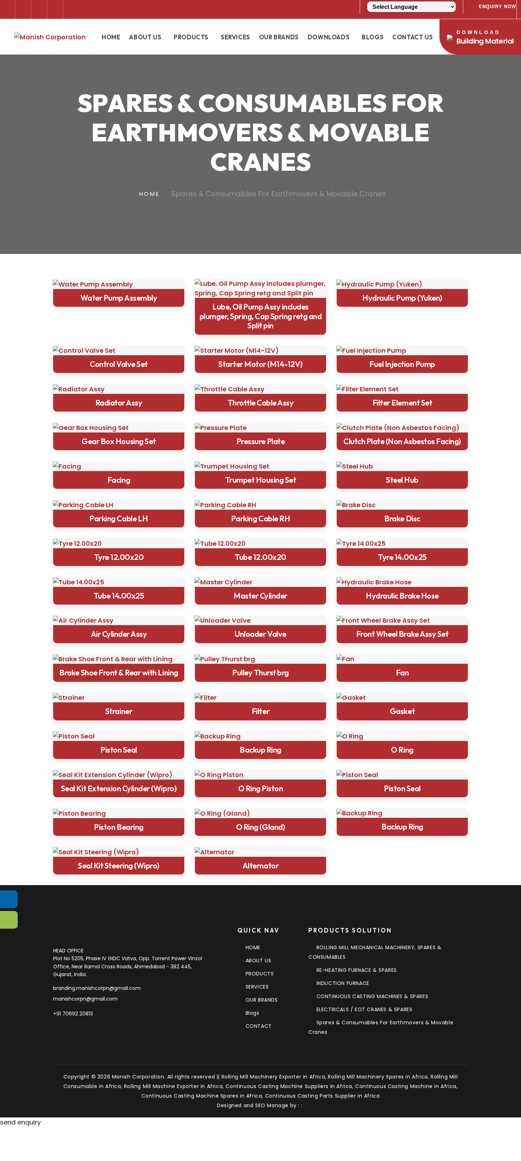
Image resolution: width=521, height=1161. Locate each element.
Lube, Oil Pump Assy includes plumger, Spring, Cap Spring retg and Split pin (261, 316)
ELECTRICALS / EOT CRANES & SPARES (364, 1009)
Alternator (260, 866)
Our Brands (279, 37)
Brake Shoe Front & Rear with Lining (118, 673)
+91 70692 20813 (73, 1013)
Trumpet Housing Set (260, 480)
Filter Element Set (402, 403)
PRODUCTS (260, 973)
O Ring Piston (260, 788)
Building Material (485, 37)
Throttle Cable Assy (261, 403)
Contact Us (412, 37)
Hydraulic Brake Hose (402, 596)
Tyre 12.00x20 (119, 557)
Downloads (328, 37)
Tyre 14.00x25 (402, 557)
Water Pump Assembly (118, 298)
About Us (145, 37)
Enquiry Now (497, 6)
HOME (253, 947)
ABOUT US (258, 960)
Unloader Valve (260, 634)
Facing (118, 480)
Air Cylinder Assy (119, 634)
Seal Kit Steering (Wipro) (118, 866)
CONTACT (259, 1026)
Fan (402, 673)
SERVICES (257, 986)
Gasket (402, 711)
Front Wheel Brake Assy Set (402, 634)
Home (111, 37)
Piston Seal (118, 750)
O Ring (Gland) (260, 827)
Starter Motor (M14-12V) (260, 364)
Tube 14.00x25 (119, 596)
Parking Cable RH (260, 518)
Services (235, 37)
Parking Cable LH (118, 518)
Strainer (118, 711)
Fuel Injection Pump (402, 364)
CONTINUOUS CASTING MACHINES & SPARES (372, 996)
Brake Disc (402, 518)
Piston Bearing (118, 827)
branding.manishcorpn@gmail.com (97, 988)
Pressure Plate (260, 441)
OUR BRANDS (262, 999)
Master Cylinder (260, 596)
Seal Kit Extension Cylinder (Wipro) (119, 788)
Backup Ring (260, 750)
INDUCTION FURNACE (342, 983)
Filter (260, 711)
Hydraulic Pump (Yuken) (402, 298)
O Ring (402, 750)
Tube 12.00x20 (260, 557)
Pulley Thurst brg (260, 673)
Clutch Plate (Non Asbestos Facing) (402, 441)
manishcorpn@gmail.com (85, 998)
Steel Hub (402, 480)
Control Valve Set (119, 364)
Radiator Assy (118, 403)
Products (191, 37)
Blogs (372, 37)
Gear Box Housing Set (119, 441)
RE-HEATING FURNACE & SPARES (356, 970)
